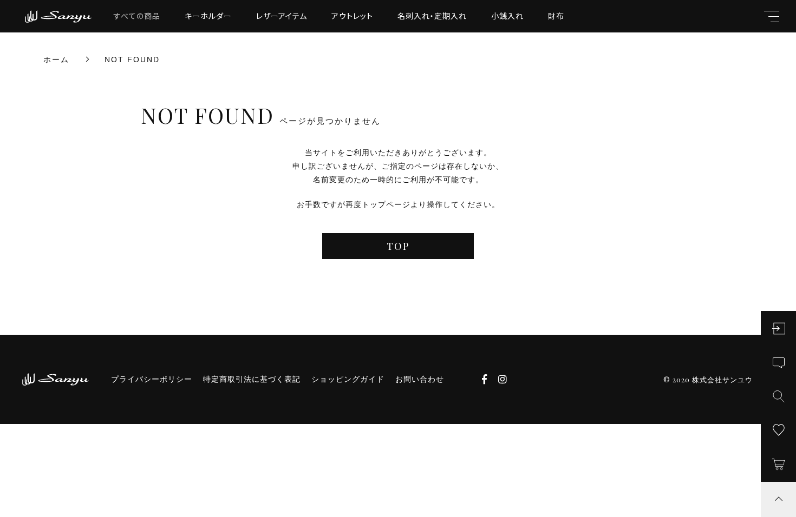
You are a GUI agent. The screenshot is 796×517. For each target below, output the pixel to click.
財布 (556, 15)
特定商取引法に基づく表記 (252, 379)
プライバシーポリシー (151, 379)
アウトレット (352, 15)
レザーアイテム (281, 15)
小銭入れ (507, 15)
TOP (398, 246)
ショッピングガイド (347, 379)
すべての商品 (137, 15)
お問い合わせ (419, 379)
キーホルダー (208, 15)
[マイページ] (778, 328)
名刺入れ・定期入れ (432, 15)
